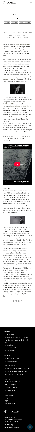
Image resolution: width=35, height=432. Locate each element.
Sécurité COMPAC (10, 348)
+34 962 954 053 (12, 421)
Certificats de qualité (10, 361)
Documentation (9, 395)
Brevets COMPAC (9, 351)
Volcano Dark (8, 79)
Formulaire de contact (11, 390)
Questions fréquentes (11, 387)
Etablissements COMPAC (12, 382)
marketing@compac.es (15, 419)
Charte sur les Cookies (11, 427)
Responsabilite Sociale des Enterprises (16, 337)
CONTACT (7, 379)
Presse (17, 15)
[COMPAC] (9, 2)
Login (6, 401)
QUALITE (7, 356)
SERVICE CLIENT (9, 366)
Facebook (13, 301)
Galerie (21, 22)
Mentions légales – (10, 425)
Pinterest (21, 301)
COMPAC (7, 332)
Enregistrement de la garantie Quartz (15, 371)
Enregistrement (9, 398)
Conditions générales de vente (14, 374)
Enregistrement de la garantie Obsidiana (16, 368)
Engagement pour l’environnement (15, 358)
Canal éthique (8, 345)
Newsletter (27, 22)
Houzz (19, 301)
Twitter (16, 301)
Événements (15, 22)
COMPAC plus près (10, 385)
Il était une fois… (9, 334)
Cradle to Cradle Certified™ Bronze (21, 106)
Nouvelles (7, 22)
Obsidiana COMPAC (9, 104)
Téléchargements (9, 403)
